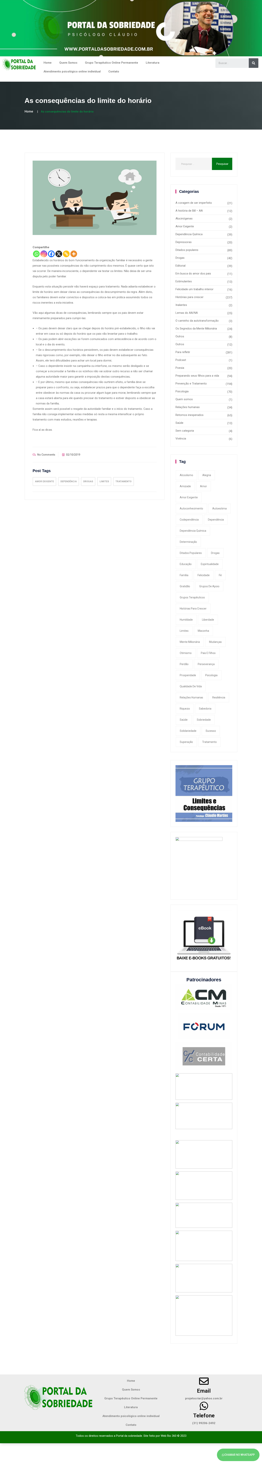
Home (48, 62)
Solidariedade (188, 730)
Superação (186, 741)
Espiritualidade (210, 564)
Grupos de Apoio (209, 586)
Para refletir (182, 352)
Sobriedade (204, 719)
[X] (58, 254)
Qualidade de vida (191, 686)
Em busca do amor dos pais (193, 273)
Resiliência (218, 697)
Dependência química (193, 530)
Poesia (179, 368)
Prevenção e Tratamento (191, 383)
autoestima (219, 508)
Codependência (189, 519)
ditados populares (191, 552)
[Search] (253, 63)
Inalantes (181, 305)
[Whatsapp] (36, 254)
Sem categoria (184, 430)
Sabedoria (205, 708)
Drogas (88, 481)
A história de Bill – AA (189, 210)
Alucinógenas (184, 218)
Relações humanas (187, 407)
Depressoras (183, 242)
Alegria (206, 475)
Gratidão (185, 586)
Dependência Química (189, 234)
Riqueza (185, 708)
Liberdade (208, 619)
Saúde (179, 423)
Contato (113, 71)
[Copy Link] (66, 254)
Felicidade (204, 575)
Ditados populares (186, 250)
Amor (203, 486)
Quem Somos (68, 62)
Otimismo (186, 653)
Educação (186, 564)
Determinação (188, 541)
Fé (220, 575)
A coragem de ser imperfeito (193, 203)
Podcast (180, 360)
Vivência (180, 438)
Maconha (203, 630)
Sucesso (211, 730)
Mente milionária (190, 641)
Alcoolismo (186, 475)
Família (184, 575)
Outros (179, 336)
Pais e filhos (208, 653)
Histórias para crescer (189, 297)
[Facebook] (51, 254)
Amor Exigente (44, 481)
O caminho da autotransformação (197, 320)
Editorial (180, 265)
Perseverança (206, 664)
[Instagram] (43, 254)
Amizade (185, 486)
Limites (104, 481)
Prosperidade (188, 675)
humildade (186, 619)
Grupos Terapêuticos (192, 597)
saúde (184, 719)
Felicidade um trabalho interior (194, 289)
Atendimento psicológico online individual (72, 71)
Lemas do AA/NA (186, 313)
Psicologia (182, 391)
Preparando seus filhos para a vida (197, 375)
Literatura (152, 62)
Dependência (68, 481)
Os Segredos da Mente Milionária (196, 328)
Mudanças (215, 641)
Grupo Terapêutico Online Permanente (111, 62)
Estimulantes (183, 281)
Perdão (184, 664)
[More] (73, 254)
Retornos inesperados (189, 415)
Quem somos (184, 399)
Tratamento (123, 481)
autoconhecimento (191, 508)
